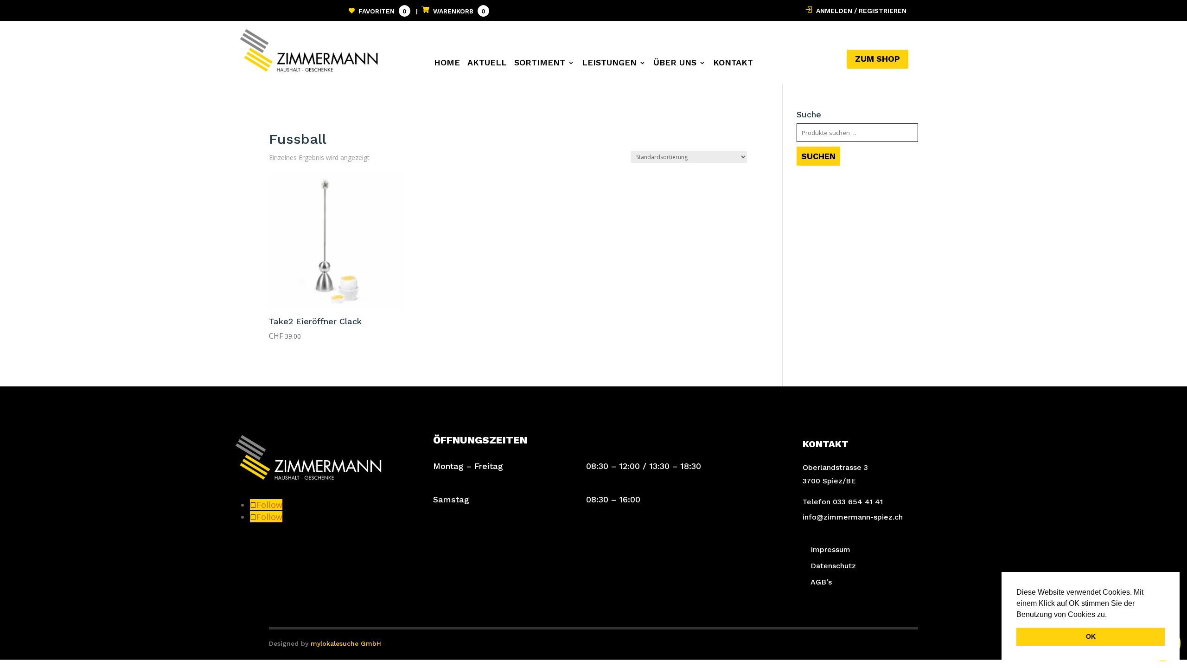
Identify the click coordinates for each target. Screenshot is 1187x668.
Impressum (830, 549)
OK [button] (1091, 636)
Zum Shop (877, 59)
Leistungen (609, 63)
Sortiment (539, 63)
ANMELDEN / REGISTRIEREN (859, 10)
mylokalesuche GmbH (346, 643)
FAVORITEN (381, 11)
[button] (1110, 615)
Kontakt (733, 63)
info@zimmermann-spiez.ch (853, 517)
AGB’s (821, 582)
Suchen (818, 156)
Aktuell (487, 63)
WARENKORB (457, 11)
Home (447, 63)
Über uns (674, 63)
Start (277, 117)
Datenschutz (833, 565)
